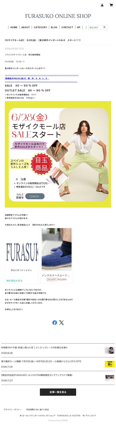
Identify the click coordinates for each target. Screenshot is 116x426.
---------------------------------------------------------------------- (41, 75)
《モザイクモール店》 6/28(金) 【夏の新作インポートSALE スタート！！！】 (43, 40)
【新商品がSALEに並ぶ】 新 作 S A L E (27, 78)
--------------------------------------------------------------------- (41, 81)
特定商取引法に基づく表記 (37, 409)
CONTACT (67, 27)
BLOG (54, 27)
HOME (14, 27)
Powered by (54, 420)
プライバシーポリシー (12, 409)
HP (79, 27)
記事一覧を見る (58, 392)
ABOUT (25, 27)
